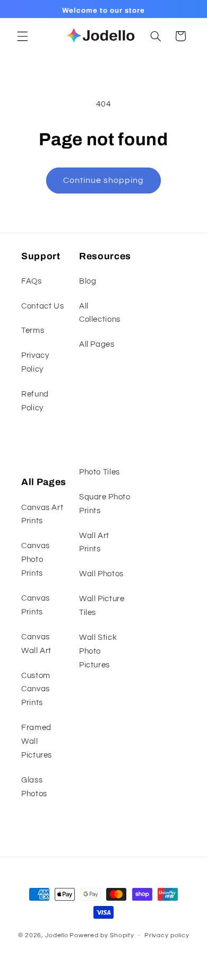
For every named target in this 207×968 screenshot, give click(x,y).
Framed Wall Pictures (36, 741)
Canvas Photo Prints (35, 559)
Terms (32, 331)
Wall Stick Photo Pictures (98, 651)
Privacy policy (166, 935)
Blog (88, 281)
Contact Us (42, 306)
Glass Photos (34, 787)
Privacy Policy (35, 362)
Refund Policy (35, 401)
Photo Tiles (99, 472)
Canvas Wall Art (36, 644)
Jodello (56, 935)
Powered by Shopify (102, 935)
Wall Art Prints (94, 542)
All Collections (99, 313)
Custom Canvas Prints (35, 689)
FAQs (31, 281)
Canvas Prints (35, 605)
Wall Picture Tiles (102, 606)
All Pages (97, 344)
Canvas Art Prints (42, 514)
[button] (22, 36)
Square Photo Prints (105, 504)
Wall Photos (101, 574)
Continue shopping (103, 180)
